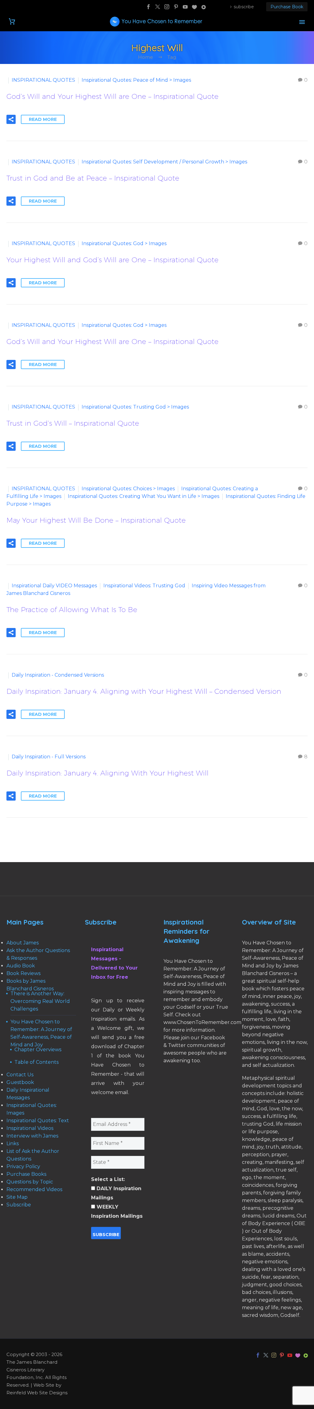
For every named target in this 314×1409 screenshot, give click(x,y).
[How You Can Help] (194, 6)
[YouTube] (185, 6)
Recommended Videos (34, 1189)
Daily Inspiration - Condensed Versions (58, 675)
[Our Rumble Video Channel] (203, 6)
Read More (43, 119)
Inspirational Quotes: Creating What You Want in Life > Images (143, 496)
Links (12, 1143)
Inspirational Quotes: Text (37, 1120)
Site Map (17, 1197)
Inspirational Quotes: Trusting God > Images (135, 407)
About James (22, 943)
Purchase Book (286, 6)
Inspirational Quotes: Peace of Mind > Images (136, 80)
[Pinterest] (176, 6)
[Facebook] (148, 6)
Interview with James (32, 1136)
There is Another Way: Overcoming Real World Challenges (40, 1001)
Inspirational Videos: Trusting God (144, 586)
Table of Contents (36, 1062)
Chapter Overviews (37, 1049)
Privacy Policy (23, 1166)
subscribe (244, 6)
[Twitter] (157, 6)
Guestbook (20, 1082)
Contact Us (19, 1075)
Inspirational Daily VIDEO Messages (54, 586)
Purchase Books (26, 1174)
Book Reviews (23, 973)
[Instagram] (166, 6)
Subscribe (18, 1205)
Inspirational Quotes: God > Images (124, 243)
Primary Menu (302, 22)
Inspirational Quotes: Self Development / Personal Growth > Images (164, 162)
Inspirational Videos (29, 1128)
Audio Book (20, 966)
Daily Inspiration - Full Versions (49, 757)
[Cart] (11, 21)
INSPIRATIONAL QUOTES (43, 80)
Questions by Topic (29, 1182)
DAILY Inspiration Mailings (116, 1193)
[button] (11, 119)
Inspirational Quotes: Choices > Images (128, 488)
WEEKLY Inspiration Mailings (117, 1211)
